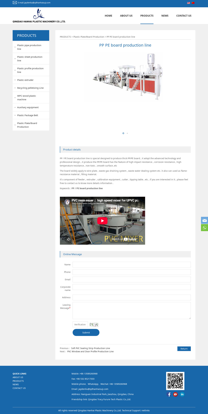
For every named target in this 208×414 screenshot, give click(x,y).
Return (184, 348)
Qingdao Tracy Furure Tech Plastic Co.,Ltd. (109, 399)
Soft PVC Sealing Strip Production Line (90, 348)
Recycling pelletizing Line (30, 87)
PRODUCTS (146, 15)
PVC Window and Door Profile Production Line (90, 351)
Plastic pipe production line (29, 47)
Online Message (72, 254)
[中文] (193, 2)
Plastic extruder (25, 79)
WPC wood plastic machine (26, 97)
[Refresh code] (94, 325)
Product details (72, 149)
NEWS (164, 15)
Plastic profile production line (30, 70)
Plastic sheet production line (29, 58)
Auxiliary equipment (28, 107)
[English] (188, 2)
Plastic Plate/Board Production (27, 125)
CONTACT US (183, 15)
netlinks (146, 410)
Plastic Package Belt (27, 115)
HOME (108, 15)
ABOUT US (126, 15)
